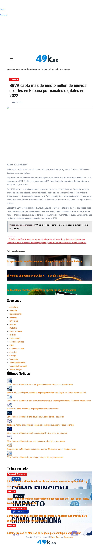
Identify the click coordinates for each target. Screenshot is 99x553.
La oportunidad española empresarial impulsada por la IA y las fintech (44, 261)
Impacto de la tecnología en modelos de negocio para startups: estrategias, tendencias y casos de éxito (46, 393)
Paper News (55, 537)
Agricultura (13, 307)
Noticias (12, 335)
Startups (12, 356)
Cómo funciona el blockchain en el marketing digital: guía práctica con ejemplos (37, 433)
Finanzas (12, 324)
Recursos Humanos (16, 342)
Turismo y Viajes (15, 369)
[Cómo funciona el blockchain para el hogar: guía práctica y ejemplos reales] (9, 453)
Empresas (13, 317)
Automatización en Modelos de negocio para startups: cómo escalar (33, 409)
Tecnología (13, 359)
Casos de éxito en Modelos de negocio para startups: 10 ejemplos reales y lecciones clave (41, 449)
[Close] (0, 4)
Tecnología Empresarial (18, 366)
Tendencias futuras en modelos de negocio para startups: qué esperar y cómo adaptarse (40, 425)
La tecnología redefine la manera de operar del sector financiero (41, 290)
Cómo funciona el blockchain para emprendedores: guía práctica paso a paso (36, 441)
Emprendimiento (15, 314)
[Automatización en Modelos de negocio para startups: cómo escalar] (9, 405)
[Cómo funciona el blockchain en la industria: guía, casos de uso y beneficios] (9, 413)
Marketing (13, 328)
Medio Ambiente (15, 331)
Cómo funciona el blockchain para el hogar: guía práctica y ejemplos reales (35, 457)
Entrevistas (13, 321)
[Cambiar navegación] (11, 58)
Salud (11, 345)
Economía (14, 79)
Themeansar (68, 537)
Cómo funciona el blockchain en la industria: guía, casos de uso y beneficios (35, 417)
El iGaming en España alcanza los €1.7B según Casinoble (37, 275)
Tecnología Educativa (17, 363)
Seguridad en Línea (16, 349)
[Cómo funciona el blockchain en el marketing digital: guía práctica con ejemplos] (9, 429)
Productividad (14, 338)
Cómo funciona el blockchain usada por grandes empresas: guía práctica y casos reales (40, 384)
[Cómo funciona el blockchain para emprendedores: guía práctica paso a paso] (9, 437)
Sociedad (13, 352)
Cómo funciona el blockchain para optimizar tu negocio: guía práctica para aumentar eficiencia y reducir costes (49, 401)
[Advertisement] (49, 35)
